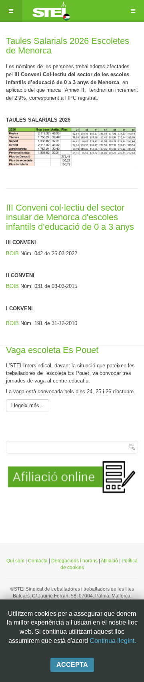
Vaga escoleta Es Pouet (52, 350)
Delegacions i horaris (74, 561)
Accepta (72, 664)
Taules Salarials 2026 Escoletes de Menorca (67, 45)
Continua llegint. (113, 640)
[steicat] (50, 11)
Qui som (15, 561)
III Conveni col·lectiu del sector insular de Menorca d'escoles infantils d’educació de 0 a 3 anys (70, 217)
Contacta (38, 561)
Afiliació (109, 561)
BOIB (13, 253)
